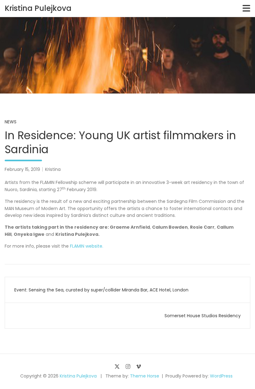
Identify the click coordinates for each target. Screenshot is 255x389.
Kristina (53, 169)
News (10, 122)
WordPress (221, 376)
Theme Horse (144, 376)
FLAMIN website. (86, 246)
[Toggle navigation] (246, 8)
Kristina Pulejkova (38, 8)
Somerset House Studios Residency (203, 316)
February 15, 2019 (22, 169)
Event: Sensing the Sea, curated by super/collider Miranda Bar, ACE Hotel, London (101, 290)
